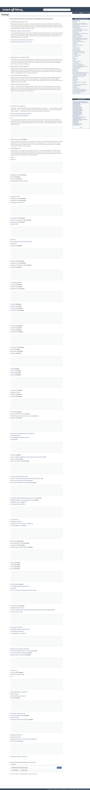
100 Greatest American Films (18, 504)
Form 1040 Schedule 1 (77, 28)
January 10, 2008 (15, 545)
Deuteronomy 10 (15, 288)
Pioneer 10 (13, 179)
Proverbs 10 (14, 396)
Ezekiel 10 (13, 394)
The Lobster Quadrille (16, 282)
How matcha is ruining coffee (78, 51)
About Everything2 (76, 20)
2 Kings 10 (13, 329)
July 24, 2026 (75, 62)
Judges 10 (13, 306)
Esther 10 (13, 353)
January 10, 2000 (15, 218)
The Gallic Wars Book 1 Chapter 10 (19, 115)
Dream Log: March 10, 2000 (18, 413)
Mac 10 (12, 157)
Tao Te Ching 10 (15, 717)
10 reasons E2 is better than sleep (19, 476)
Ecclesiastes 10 (15, 310)
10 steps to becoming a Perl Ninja (19, 719)
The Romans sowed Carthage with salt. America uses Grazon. (80, 67)
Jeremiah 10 (14, 390)
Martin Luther (75, 79)
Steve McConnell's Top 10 (17, 607)
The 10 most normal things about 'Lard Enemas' (23, 433)
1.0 (11, 676)
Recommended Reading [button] (81, 18)
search (59, 767)
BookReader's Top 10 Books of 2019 (20, 57)
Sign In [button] (81, 13)
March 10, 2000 (15, 261)
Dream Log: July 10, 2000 (17, 715)
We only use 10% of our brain (18, 655)
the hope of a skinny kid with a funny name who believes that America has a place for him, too (80, 24)
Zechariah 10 (14, 331)
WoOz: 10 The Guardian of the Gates (20, 648)
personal (75, 104)
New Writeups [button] (81, 99)
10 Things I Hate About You (17, 202)
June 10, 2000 (14, 672)
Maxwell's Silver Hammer (78, 35)
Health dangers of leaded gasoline (79, 89)
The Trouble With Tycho (77, 63)
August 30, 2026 (76, 105)
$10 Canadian (14, 584)
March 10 (13, 239)
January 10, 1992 (15, 222)
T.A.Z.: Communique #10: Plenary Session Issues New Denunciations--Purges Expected (33, 609)
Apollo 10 (13, 159)
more (81, 127)
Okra (74, 57)
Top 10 (12, 698)
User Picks (75, 21)
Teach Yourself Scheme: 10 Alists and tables (22, 480)
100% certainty (14, 694)
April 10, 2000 (14, 459)
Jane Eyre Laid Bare (77, 61)
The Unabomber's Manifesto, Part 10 (20, 437)
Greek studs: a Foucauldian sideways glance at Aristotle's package (80, 91)
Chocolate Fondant (76, 85)
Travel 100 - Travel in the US (18, 713)
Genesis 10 (14, 245)
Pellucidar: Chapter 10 (16, 521)
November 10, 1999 (16, 198)
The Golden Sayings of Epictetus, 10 (20, 586)
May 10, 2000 (14, 541)
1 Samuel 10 (14, 308)
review (74, 111)
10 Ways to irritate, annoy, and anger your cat (22, 500)
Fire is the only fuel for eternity (78, 41)
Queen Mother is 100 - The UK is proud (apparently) (24, 739)
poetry (74, 118)
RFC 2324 (13, 412)
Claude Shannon (76, 47)
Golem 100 (13, 588)
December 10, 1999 (16, 200)
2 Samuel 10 (14, 325)
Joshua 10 (13, 304)
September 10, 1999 (16, 175)
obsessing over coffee (77, 123)
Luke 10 (13, 564)
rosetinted (79, 118)
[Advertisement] (45, 3)
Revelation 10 (14, 741)
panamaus (79, 111)
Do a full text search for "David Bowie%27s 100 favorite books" (23, 773)
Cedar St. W (75, 44)
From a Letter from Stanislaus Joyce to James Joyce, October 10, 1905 (28, 457)
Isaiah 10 (13, 375)
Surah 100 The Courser (17, 627)
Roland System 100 (16, 435)
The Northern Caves (77, 55)
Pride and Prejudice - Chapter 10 (19, 692)
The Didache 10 (15, 519)
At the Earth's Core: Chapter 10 (18, 502)
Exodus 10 (13, 267)
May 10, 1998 (14, 224)
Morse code (75, 78)
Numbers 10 (14, 286)
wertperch (79, 124)
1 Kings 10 (13, 327)
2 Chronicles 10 (15, 347)
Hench (74, 60)
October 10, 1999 (15, 196)
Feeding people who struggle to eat (80, 84)
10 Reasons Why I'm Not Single (19, 652)
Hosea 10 (13, 370)
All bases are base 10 (16, 139)
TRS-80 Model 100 (15, 148)
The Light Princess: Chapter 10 (18, 633)
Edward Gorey (76, 71)
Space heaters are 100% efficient (19, 547)
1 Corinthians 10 (15, 605)
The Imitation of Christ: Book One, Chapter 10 (22, 39)
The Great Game (76, 88)
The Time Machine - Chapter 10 (19, 525)
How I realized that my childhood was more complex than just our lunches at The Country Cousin (80, 39)
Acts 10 (13, 568)
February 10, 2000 (15, 263)
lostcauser (79, 120)
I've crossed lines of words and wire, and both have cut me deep (81, 30)
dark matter (75, 87)
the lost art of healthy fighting (78, 65)
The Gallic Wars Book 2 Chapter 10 (19, 75)
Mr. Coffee (75, 58)
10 (11, 117)
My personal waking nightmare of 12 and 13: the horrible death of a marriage (81, 73)
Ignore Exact (24, 770)
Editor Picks (75, 70)
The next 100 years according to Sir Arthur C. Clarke (24, 590)
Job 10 (12, 368)
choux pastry (75, 56)
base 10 (13, 177)
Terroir (74, 46)
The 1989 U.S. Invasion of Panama (79, 74)
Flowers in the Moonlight (77, 45)
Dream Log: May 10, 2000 (17, 543)
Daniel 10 (13, 372)
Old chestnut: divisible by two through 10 (21, 482)
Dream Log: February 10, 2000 (18, 265)
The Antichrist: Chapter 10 (17, 631)
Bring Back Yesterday (77, 37)
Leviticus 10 (14, 284)
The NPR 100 (14, 439)
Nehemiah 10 (14, 351)
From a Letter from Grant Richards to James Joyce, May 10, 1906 (27, 478)
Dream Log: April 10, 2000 (17, 461)
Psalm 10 (13, 455)
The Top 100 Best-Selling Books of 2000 (21, 113)
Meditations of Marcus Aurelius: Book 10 (21, 30)
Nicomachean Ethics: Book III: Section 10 (21, 41)
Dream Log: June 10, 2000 (17, 674)
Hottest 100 (14, 243)
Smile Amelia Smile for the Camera (80, 119)
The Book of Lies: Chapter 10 (18, 106)
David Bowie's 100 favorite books (19, 21)
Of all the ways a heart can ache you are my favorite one (25, 416)
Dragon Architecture (77, 114)
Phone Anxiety (76, 32)
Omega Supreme (76, 68)
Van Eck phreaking (76, 50)
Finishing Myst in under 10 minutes (19, 181)
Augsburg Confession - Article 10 (19, 756)
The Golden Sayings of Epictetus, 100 (20, 629)
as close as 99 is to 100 (16, 611)
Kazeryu (79, 106)
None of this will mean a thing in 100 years (21, 241)
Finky (78, 115)
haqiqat (79, 104)
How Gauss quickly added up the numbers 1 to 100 (23, 498)
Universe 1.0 (14, 670)
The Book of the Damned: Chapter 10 (20, 84)
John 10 (13, 566)
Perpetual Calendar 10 (16, 735)
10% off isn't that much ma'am (18, 696)
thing (74, 109)
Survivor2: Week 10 (16, 737)
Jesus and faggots (76, 93)
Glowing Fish (79, 109)
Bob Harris (75, 42)
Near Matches (15, 770)
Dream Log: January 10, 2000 (18, 220)
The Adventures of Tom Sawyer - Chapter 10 (22, 523)
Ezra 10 (13, 349)
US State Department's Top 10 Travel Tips (21, 650)
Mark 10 (13, 562)
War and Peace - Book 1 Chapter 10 (20, 66)
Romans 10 (14, 418)
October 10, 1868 (15, 392)
